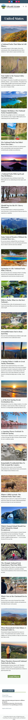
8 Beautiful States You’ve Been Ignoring (11, 333)
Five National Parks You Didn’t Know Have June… (12, 143)
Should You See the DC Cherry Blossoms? (12, 206)
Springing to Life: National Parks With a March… (13, 269)
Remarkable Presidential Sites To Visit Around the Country (13, 464)
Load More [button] (14, 676)
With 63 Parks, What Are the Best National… (13, 301)
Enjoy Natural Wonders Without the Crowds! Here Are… (14, 238)
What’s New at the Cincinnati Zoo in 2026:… (14, 597)
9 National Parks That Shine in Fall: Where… (14, 45)
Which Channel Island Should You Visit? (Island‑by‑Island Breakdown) (13, 528)
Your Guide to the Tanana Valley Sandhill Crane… (12, 77)
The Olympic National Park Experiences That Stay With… (11, 564)
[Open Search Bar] (23, 6)
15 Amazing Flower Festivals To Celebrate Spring (12, 432)
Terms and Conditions (7, 696)
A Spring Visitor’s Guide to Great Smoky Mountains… (13, 362)
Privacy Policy (5, 695)
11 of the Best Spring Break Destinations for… (11, 401)
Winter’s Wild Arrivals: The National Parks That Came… (11, 495)
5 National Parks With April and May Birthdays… (12, 175)
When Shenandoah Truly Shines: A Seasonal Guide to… (13, 629)
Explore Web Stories (6, 708)
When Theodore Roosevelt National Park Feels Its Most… (14, 662)
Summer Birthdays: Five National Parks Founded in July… (13, 112)
